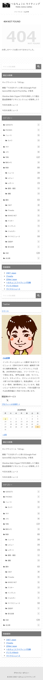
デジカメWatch (12, 285)
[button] (38, 66)
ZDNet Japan (11, 279)
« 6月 (5, 434)
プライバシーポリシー (21, 673)
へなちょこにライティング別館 (18, 282)
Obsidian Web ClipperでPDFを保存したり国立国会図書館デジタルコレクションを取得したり (20, 98)
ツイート (5, 310)
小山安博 (6, 358)
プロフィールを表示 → (11, 404)
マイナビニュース (13, 289)
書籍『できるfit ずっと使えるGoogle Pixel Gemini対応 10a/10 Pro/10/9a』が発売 (19, 89)
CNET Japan (11, 273)
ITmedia (9, 276)
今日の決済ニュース (10, 104)
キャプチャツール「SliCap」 (13, 82)
